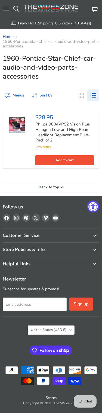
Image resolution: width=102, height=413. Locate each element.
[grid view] (81, 95)
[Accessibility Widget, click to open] (93, 207)
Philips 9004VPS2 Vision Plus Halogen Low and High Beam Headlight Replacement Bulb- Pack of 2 (62, 132)
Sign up (81, 304)
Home (8, 36)
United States (48, 329)
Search (51, 397)
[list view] (93, 95)
